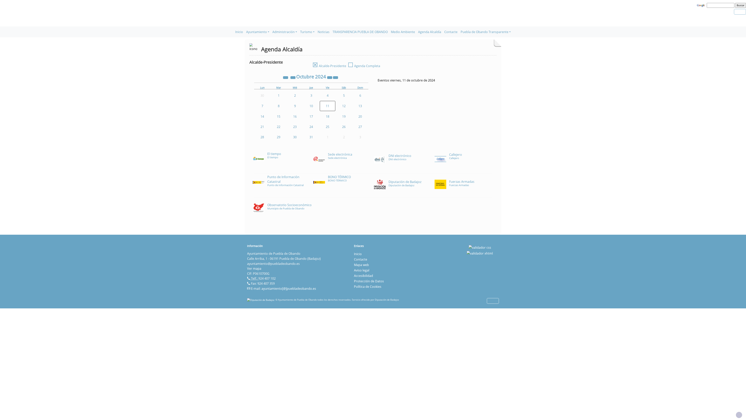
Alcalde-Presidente (329, 66)
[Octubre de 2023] (286, 77)
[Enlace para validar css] (480, 247)
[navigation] (721, 5)
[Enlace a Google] (701, 5)
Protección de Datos (369, 281)
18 (327, 116)
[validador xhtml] (480, 253)
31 (311, 137)
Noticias (323, 32)
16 (295, 116)
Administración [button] (283, 32)
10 (311, 106)
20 (360, 116)
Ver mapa (254, 268)
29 (278, 137)
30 (295, 137)
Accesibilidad (363, 276)
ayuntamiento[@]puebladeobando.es (288, 288)
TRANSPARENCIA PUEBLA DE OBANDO (360, 32)
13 (360, 106)
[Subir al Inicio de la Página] (739, 415)
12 (344, 106)
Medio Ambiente (403, 32)
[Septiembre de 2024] (293, 77)
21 (262, 127)
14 (262, 116)
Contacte (451, 32)
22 (278, 127)
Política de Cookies (367, 286)
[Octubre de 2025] (330, 77)
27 (360, 127)
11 (327, 106)
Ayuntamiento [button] (256, 32)
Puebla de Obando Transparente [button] (484, 32)
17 (311, 116)
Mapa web (361, 265)
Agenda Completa (364, 66)
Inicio (239, 32)
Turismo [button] (306, 32)
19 (344, 116)
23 (295, 127)
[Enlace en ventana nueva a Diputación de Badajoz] (261, 299)
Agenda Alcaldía (429, 32)
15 (278, 116)
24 (311, 127)
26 (344, 127)
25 (327, 127)
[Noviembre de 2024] (335, 77)
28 (262, 137)
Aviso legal (361, 270)
